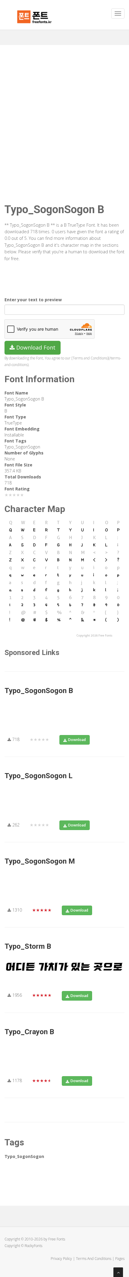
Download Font (35, 347)
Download (77, 739)
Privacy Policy (61, 1258)
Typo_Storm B (27, 946)
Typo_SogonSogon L (38, 776)
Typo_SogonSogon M (39, 861)
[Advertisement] (64, 112)
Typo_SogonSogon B (38, 690)
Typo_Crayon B (29, 1032)
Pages (119, 1258)
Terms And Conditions (93, 1258)
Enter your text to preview (33, 299)
